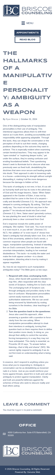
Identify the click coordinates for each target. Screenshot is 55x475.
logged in (19, 410)
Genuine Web (33, 472)
